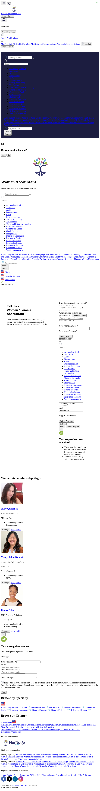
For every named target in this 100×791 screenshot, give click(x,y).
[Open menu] (3, 3)
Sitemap (88, 775)
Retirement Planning (17, 111)
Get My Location (79, 315)
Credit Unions (15, 94)
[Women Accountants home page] (14, 11)
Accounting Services (17, 68)
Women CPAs (65, 754)
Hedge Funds (14, 97)
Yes (3, 155)
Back (62, 427)
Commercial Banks (17, 92)
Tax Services (14, 85)
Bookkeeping (14, 76)
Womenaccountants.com (11, 13)
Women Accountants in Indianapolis (42, 764)
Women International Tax (33, 757)
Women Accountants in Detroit (13, 764)
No (9, 155)
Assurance (13, 71)
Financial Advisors (17, 106)
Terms (58, 775)
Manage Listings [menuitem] (49, 44)
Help (39, 775)
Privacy (45, 775)
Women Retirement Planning (56, 757)
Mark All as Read (8, 32)
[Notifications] (4, 20)
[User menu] (2, 41)
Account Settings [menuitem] (73, 44)
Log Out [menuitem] (87, 44)
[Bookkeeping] (71, 410)
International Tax (16, 80)
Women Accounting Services (28, 754)
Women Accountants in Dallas (81, 761)
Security (74, 775)
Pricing (17, 775)
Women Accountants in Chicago (55, 761)
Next (62, 336)
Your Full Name (66, 321)
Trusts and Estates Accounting (21, 87)
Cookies (51, 775)
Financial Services (16, 104)
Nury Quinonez (9, 508)
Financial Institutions (17, 90)
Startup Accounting (17, 83)
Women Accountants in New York (62, 766)
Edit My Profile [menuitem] (15, 44)
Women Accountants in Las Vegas (71, 764)
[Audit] (71, 408)
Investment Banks (16, 101)
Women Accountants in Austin (30, 759)
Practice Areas (65, 339)
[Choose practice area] (60, 341)
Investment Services (17, 109)
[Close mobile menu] (9, 3)
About (3, 775)
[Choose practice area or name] (33, 58)
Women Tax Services (77, 757)
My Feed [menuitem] (4, 44)
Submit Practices (66, 421)
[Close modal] (3, 634)
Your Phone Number (68, 326)
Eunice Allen (7, 610)
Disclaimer (65, 775)
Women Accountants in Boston (28, 761)
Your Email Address (68, 331)
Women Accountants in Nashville (33, 766)
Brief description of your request (73, 303)
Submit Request (73, 427)
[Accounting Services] (71, 404)
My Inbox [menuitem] (26, 44)
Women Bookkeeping (49, 754)
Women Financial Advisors (82, 754)
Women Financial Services (12, 757)
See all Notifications (9, 38)
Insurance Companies (18, 99)
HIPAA (81, 775)
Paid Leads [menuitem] (61, 44)
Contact (10, 775)
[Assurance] (71, 406)
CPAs (11, 78)
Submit (62, 424)
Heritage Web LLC (20, 785)
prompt (68, 336)
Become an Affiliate (28, 775)
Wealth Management (17, 113)
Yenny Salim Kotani (12, 557)
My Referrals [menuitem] (36, 44)
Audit (11, 73)
